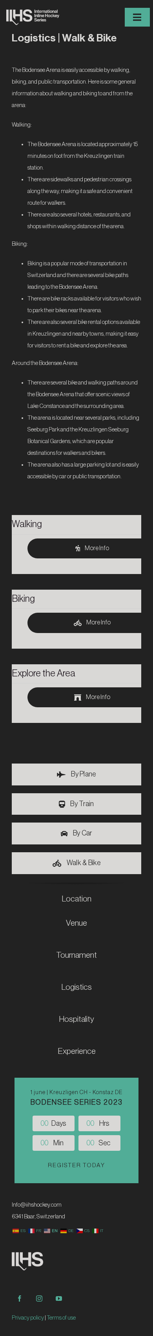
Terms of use (61, 1318)
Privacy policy (28, 1318)
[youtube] (59, 1298)
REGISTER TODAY (76, 1165)
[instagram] (39, 1298)
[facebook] (19, 1298)
